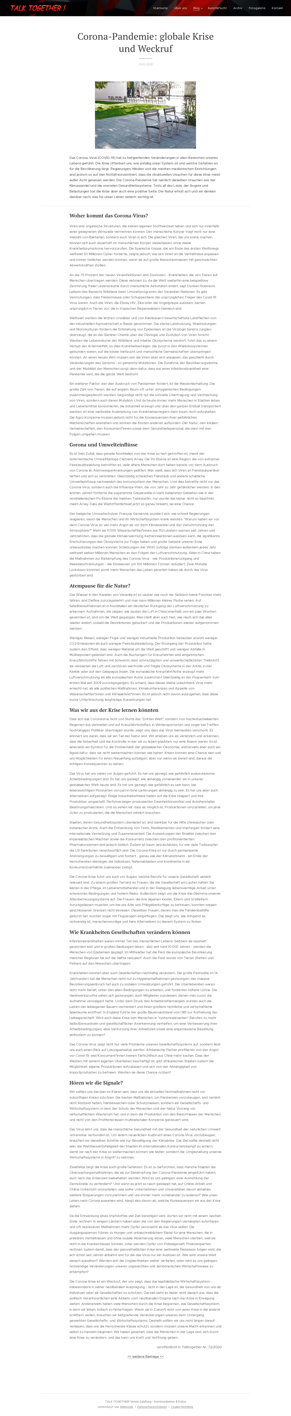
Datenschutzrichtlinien (152, 1407)
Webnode (126, 1407)
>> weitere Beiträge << (145, 1356)
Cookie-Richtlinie (182, 1407)
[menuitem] (161, 8)
